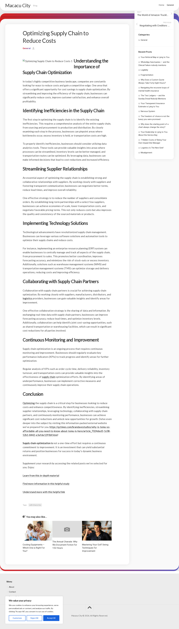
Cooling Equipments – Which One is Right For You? (34, 547)
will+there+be (35, 505)
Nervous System (148, 111)
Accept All (51, 618)
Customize (17, 618)
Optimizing (29, 403)
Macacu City (17, 5)
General (170, 5)
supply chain (48, 376)
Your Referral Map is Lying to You (155, 57)
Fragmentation (147, 75)
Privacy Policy (15, 597)
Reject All (34, 618)
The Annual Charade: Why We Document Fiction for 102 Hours (64, 544)
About (11, 587)
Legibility (144, 70)
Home (161, 5)
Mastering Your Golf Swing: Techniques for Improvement (95, 547)
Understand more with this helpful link (44, 491)
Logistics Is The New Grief (152, 148)
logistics (27, 298)
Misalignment (146, 152)
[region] (34, 610)
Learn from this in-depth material (41, 475)
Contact (12, 592)
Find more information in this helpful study (46, 483)
